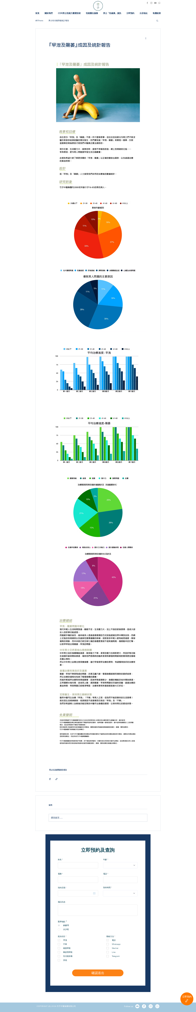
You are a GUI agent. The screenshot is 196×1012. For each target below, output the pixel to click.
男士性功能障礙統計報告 (59, 20)
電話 (105, 874)
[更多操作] (145, 38)
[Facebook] (147, 3)
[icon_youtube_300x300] (155, 3)
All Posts (39, 20)
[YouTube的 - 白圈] (137, 1006)
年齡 (105, 859)
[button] (157, 20)
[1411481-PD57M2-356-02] (159, 3)
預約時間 (107, 887)
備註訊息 (61, 902)
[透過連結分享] (56, 779)
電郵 (60, 874)
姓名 (60, 859)
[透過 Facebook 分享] (50, 779)
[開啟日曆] (94, 893)
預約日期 (63, 888)
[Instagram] (151, 3)
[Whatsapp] (157, 1006)
